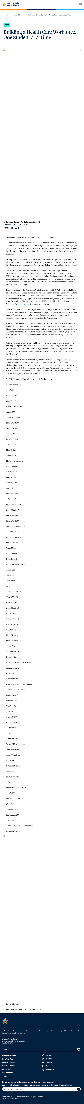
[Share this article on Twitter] (12, 228)
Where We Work (9, 1056)
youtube (49, 1059)
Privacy (4, 1076)
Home (6, 15)
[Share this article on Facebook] (19, 228)
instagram (50, 1070)
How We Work (8, 1059)
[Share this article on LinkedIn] (15, 228)
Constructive (14, 1098)
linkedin (49, 1062)
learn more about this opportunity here (32, 304)
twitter (49, 1055)
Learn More (21, 1033)
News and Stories (17, 15)
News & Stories (8, 1066)
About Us (6, 1069)
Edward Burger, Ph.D (15, 222)
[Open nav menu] (80, 4)
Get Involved (7, 1073)
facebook (49, 1066)
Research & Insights (10, 1062)
